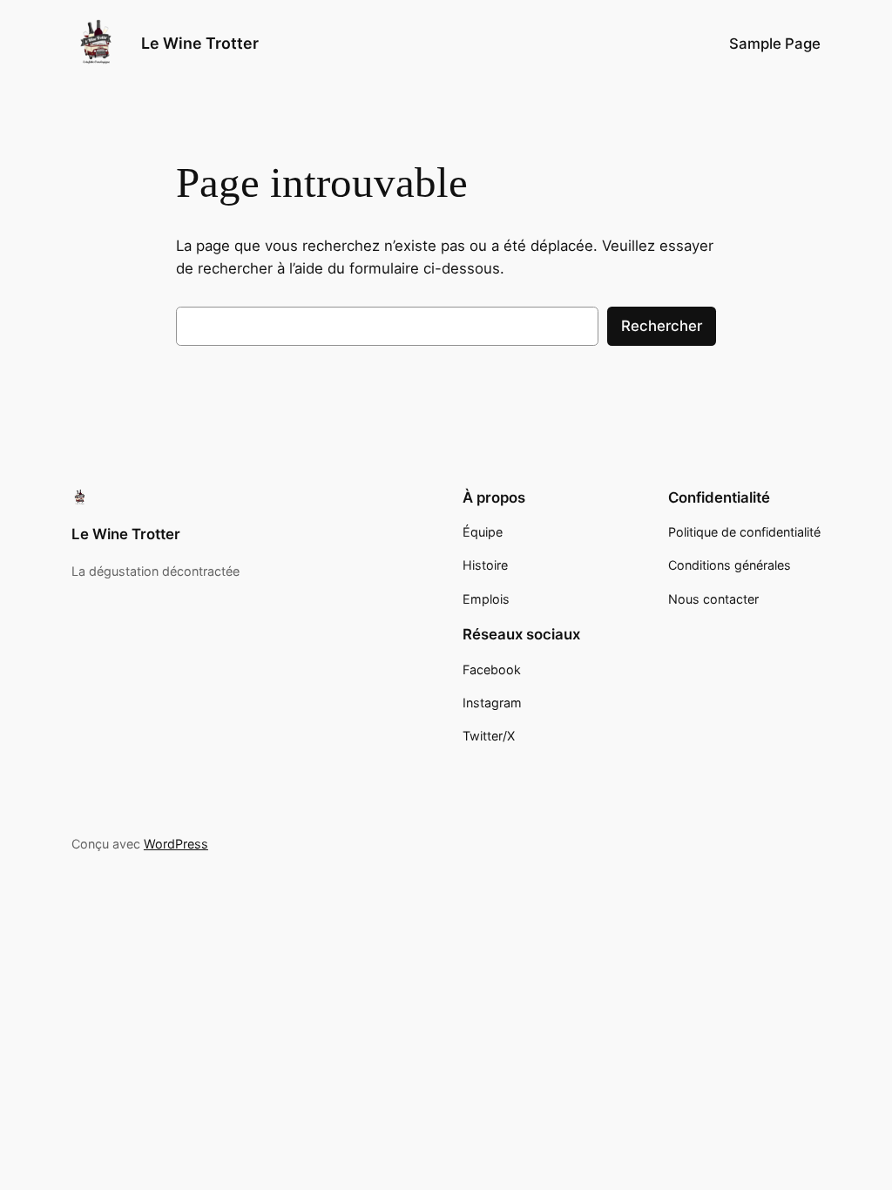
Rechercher (661, 326)
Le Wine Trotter (200, 43)
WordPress (176, 843)
